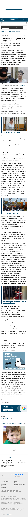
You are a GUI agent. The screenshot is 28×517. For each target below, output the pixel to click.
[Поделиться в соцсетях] (25, 35)
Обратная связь (17, 482)
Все (10, 457)
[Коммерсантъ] (2, 20)
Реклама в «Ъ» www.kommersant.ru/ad (14, 9)
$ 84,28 (5, 23)
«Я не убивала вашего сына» (11, 213)
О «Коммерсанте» (5, 481)
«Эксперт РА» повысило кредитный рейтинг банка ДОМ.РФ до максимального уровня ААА (7, 464)
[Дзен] (8, 491)
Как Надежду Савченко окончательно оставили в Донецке (14, 302)
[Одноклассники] (11, 491)
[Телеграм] (2, 491)
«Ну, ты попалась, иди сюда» (12, 132)
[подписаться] (11, 418)
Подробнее (9, 514)
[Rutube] (14, 491)
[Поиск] (23, 20)
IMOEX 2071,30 (20, 23)
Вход (20, 19)
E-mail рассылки (18, 485)
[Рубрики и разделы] (25, 20)
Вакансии (3, 487)
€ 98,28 (9, 23)
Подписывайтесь (7, 410)
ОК (24, 27)
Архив (2, 482)
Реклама (3, 485)
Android (15, 481)
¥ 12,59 (14, 23)
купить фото (23, 85)
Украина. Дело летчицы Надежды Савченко (10, 31)
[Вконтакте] (5, 491)
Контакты (3, 484)
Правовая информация (19, 484)
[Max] (17, 491)
